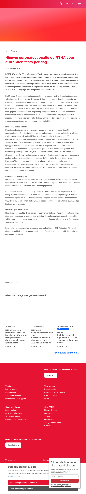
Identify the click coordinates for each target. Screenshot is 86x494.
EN (67, 4)
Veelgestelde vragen (52, 423)
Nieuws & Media (50, 410)
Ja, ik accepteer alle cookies (22, 483)
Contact (51, 375)
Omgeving (48, 413)
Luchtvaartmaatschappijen (15, 399)
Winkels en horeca (12, 416)
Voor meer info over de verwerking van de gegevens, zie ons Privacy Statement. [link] (62, 485)
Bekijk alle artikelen (65, 352)
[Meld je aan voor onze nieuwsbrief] (61, 3)
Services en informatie (14, 413)
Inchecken (48, 399)
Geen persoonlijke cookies (21, 489)
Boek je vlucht (11, 389)
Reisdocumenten (51, 395)
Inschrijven (13, 445)
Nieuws (14, 51)
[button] (73, 3)
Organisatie (49, 419)
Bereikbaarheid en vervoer (54, 392)
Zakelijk (47, 416)
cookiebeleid (15, 476)
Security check (11, 410)
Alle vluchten (10, 392)
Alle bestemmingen (13, 395)
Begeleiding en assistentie (15, 419)
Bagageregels (50, 389)
